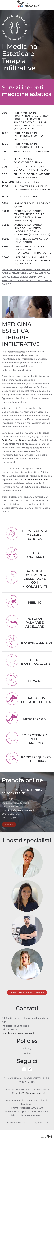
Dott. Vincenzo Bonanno (16, 440)
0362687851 (12, 806)
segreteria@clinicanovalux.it (18, 810)
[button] (3, 5)
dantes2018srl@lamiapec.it (30, 1093)
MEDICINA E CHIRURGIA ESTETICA (28, 992)
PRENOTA (9, 824)
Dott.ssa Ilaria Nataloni (35, 479)
